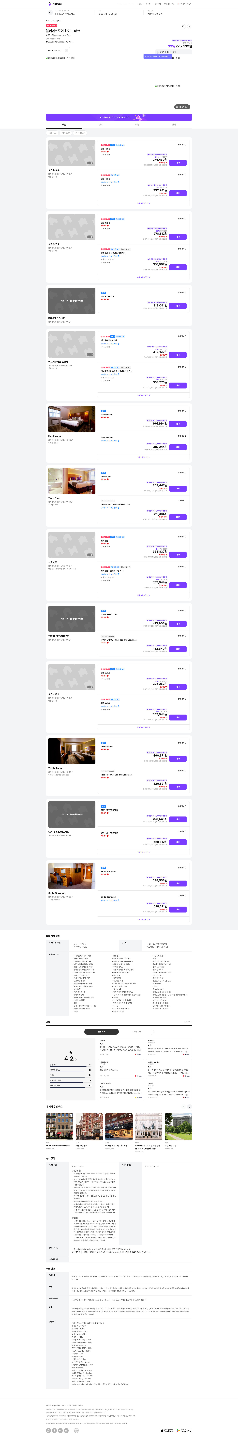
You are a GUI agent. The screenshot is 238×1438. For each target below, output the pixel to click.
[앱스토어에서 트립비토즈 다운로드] (167, 1430)
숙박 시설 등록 (169, 4)
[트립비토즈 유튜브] (60, 1430)
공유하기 (189, 26)
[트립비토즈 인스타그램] (48, 1430)
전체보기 (187, 1022)
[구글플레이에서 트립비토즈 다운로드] (184, 1430)
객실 (64, 124)
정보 (101, 124)
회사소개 (48, 1406)
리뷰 (137, 124)
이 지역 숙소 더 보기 (54, 21)
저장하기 (183, 26)
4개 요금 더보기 (142, 277)
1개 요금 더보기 (143, 457)
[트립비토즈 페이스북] (54, 1430)
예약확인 (149, 4)
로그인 (141, 4)
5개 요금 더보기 (142, 595)
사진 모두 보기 (183, 107)
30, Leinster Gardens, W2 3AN (60, 42)
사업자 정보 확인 (71, 1416)
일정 (100, 11)
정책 (174, 124)
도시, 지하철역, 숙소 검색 (62, 11)
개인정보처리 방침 (78, 1406)
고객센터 (158, 4)
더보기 (139, 1050)
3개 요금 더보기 (142, 203)
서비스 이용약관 (66, 1406)
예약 (178, 163)
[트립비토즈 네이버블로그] (66, 1430)
